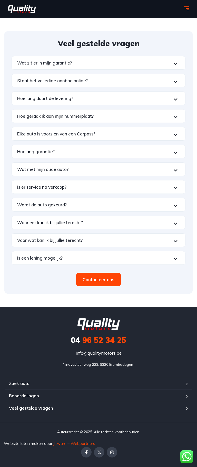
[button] (98, 63)
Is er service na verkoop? (41, 187)
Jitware (59, 443)
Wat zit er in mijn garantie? (44, 63)
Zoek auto (19, 383)
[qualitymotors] (22, 9)
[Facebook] (86, 452)
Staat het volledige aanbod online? (52, 80)
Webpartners (83, 443)
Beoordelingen (24, 395)
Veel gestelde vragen (31, 408)
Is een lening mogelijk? (40, 258)
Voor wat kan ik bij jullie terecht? (50, 240)
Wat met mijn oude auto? (42, 169)
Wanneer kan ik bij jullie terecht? (50, 222)
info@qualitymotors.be (99, 353)
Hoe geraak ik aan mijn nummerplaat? (55, 116)
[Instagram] (112, 452)
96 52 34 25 (98, 340)
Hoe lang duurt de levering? (45, 98)
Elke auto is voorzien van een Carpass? (56, 133)
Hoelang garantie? (36, 151)
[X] (99, 452)
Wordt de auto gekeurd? (42, 204)
